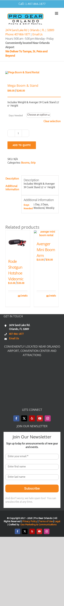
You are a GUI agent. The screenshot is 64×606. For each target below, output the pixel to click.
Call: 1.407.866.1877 (32, 4)
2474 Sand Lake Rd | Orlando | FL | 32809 (29, 30)
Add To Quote (22, 145)
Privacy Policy (29, 522)
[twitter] (24, 418)
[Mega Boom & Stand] (32, 73)
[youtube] (40, 418)
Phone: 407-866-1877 (17, 34)
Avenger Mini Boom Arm (46, 249)
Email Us (37, 34)
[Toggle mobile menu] (57, 13)
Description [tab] (12, 179)
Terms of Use (46, 522)
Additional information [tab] (12, 188)
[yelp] (32, 418)
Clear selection (52, 122)
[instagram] (48, 418)
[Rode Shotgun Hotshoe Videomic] (18, 242)
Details (23, 296)
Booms (25, 163)
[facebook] (16, 418)
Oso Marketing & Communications (38, 525)
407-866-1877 (16, 334)
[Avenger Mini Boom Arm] (46, 233)
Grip (33, 163)
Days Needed (16, 115)
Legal (57, 522)
